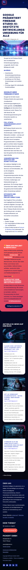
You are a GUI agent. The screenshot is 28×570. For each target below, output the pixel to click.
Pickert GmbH (8, 257)
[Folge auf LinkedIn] (13, 565)
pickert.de (14, 515)
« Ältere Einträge (7, 475)
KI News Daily (14, 255)
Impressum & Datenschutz (9, 550)
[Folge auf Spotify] (4, 565)
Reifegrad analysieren (13, 306)
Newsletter (5, 552)
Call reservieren (9, 530)
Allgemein (13, 39)
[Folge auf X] (16, 565)
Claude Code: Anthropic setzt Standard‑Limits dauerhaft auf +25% (13, 347)
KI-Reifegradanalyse (15, 301)
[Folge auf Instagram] (10, 565)
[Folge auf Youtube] (7, 565)
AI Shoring (11, 517)
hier (6, 225)
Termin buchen (6, 546)
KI (17, 39)
